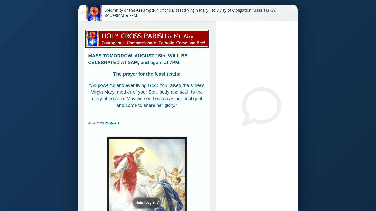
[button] (147, 203)
